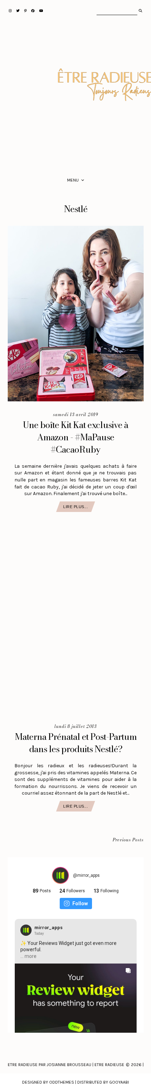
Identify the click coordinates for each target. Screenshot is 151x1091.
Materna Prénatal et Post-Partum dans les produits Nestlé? (76, 743)
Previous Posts (128, 840)
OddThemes (61, 1082)
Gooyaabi (119, 1082)
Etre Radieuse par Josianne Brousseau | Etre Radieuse (66, 1064)
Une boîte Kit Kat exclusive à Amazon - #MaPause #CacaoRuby (75, 437)
